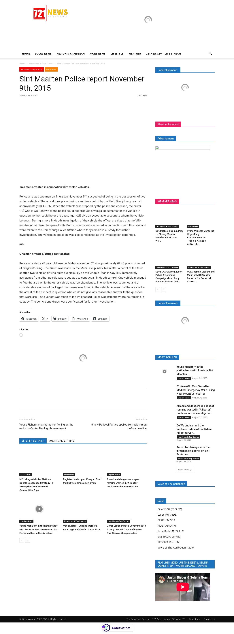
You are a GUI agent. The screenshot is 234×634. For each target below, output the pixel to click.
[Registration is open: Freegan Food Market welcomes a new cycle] (83, 462)
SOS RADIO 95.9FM (169, 536)
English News (114, 474)
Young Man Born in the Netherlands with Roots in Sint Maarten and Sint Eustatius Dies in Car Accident (38, 529)
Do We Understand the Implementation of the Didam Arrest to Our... (194, 429)
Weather (135, 53)
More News (97, 53)
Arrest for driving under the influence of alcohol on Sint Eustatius (193, 451)
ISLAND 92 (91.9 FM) (170, 509)
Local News (43, 53)
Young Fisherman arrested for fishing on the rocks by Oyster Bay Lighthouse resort (46, 426)
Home (26, 53)
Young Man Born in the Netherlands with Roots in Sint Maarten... (195, 370)
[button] (210, 54)
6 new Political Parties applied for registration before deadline (119, 426)
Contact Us (209, 619)
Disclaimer (194, 619)
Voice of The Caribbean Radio (176, 547)
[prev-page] (21, 540)
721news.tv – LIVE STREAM (163, 53)
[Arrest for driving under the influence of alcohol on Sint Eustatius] (164, 451)
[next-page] (27, 540)
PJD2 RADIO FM (167, 525)
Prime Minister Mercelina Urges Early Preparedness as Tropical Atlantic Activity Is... (200, 237)
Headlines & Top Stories (41, 63)
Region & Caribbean (71, 53)
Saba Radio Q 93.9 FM (171, 531)
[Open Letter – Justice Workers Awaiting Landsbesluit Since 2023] (83, 509)
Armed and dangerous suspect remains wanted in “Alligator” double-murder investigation (124, 483)
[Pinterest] (40, 103)
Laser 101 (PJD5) (167, 514)
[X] (31, 103)
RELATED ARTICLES (33, 441)
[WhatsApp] (48, 103)
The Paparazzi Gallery (138, 619)
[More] (57, 103)
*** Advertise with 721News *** (169, 619)
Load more (183, 469)
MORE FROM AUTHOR (61, 441)
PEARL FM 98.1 (166, 520)
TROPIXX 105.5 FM (169, 542)
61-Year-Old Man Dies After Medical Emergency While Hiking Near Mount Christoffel (196, 390)
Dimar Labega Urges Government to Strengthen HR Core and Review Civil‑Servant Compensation (126, 529)
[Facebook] (23, 103)
